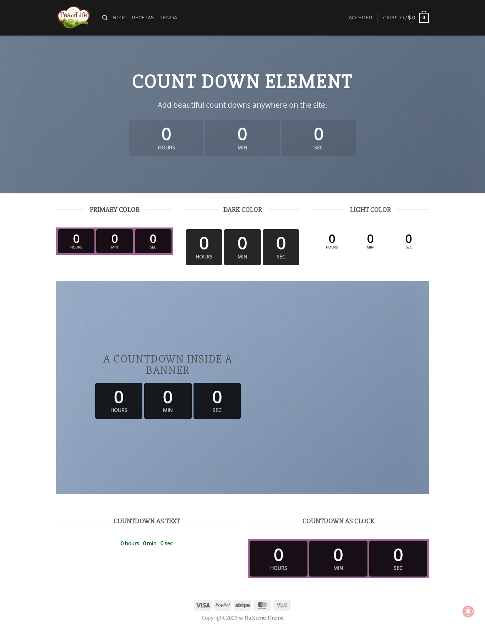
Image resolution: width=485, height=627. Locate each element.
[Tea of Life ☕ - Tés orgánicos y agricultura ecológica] (74, 18)
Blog (120, 17)
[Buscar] (105, 18)
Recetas (143, 17)
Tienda (168, 17)
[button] (360, 17)
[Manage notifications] (468, 611)
